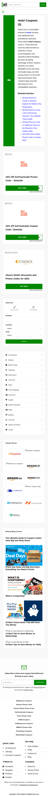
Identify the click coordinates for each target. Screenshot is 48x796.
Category (9, 325)
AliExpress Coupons (24, 701)
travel (29, 32)
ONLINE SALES (33, 310)
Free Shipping (13, 390)
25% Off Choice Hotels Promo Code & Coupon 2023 (31, 137)
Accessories (12, 355)
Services (11, 420)
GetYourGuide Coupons (24, 712)
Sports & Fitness (14, 425)
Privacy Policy (28, 690)
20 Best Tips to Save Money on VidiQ (23, 644)
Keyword (9, 315)
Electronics (12, 375)
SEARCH (24, 341)
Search (43, 4)
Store (7, 332)
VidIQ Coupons (24, 720)
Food (10, 385)
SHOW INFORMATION (35, 192)
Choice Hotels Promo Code (24, 708)
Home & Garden (14, 405)
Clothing (11, 370)
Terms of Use (38, 687)
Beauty (11, 360)
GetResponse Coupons (24, 723)
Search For (9, 303)
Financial (11, 380)
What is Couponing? (15, 596)
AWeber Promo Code (24, 727)
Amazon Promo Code (24, 704)
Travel (10, 430)
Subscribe (40, 682)
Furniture (11, 395)
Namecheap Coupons (24, 735)
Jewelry (11, 415)
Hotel (10, 410)
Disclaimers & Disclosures (29, 785)
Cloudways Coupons (24, 731)
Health (10, 400)
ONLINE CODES (14, 310)
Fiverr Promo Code (24, 716)
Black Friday (12, 365)
